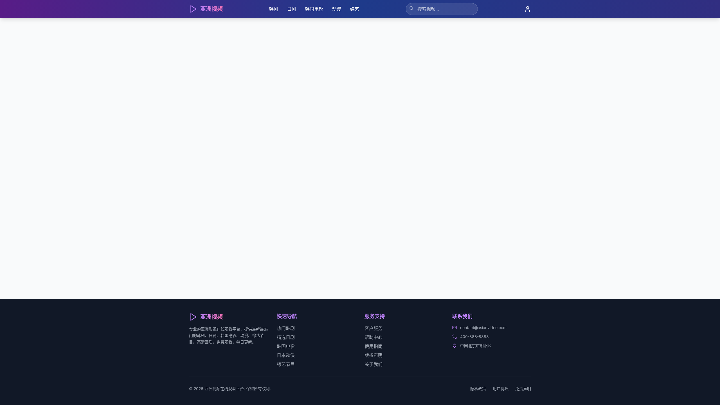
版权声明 (373, 355)
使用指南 (373, 346)
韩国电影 (314, 9)
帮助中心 (373, 337)
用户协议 (500, 388)
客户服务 (373, 328)
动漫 (336, 9)
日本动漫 (286, 355)
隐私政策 (478, 388)
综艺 (354, 9)
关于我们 (373, 364)
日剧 (291, 9)
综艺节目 (286, 364)
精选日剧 (286, 337)
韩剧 (273, 9)
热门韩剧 (286, 328)
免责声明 (523, 388)
